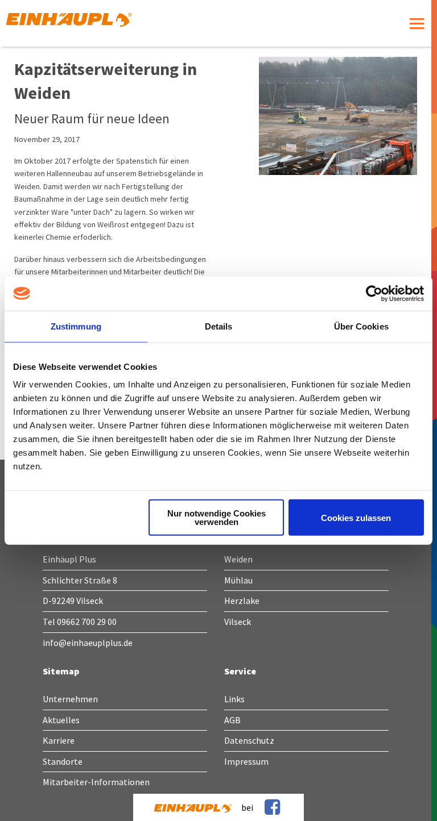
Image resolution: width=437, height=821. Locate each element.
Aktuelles (61, 720)
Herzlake (241, 600)
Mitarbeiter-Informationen (96, 781)
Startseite (99, 23)
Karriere (59, 740)
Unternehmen (70, 699)
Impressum (246, 761)
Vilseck (237, 621)
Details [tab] (219, 326)
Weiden (238, 559)
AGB (232, 720)
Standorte (63, 761)
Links (234, 699)
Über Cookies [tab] (361, 326)
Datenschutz (249, 740)
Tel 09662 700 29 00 (80, 621)
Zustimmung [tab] (76, 326)
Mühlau (238, 580)
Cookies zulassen (356, 517)
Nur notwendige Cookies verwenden (216, 518)
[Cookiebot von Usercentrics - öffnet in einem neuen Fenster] (374, 293)
